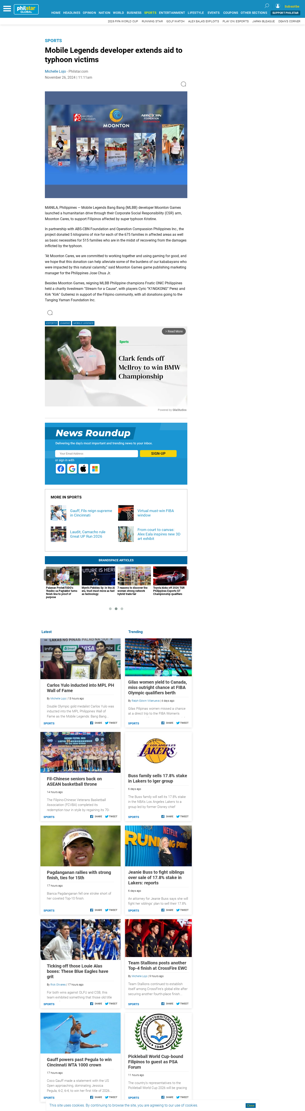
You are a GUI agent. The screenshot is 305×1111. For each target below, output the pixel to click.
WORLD (118, 13)
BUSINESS (134, 13)
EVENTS (214, 13)
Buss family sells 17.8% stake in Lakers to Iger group (157, 778)
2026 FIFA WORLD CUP (123, 21)
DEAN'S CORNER (289, 21)
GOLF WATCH (175, 21)
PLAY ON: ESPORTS (236, 21)
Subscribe (292, 6)
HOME (56, 13)
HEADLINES (71, 13)
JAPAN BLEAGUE (263, 21)
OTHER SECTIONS (254, 13)
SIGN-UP (158, 453)
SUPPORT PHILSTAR (285, 12)
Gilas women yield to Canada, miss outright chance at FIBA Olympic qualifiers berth (157, 687)
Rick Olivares (58, 984)
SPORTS (150, 13)
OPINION (89, 13)
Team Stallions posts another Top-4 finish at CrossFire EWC (157, 965)
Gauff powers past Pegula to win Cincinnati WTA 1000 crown (79, 1062)
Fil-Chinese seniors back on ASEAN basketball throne (74, 781)
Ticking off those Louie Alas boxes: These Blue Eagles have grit (77, 971)
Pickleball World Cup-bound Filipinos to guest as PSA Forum (155, 1062)
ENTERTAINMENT (172, 13)
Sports (53, 40)
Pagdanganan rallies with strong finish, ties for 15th (79, 875)
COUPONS (230, 13)
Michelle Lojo (55, 71)
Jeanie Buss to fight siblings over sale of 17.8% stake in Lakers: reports (156, 877)
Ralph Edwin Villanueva (145, 700)
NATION (105, 13)
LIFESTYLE (196, 13)
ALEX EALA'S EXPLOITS (203, 21)
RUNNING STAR (152, 21)
